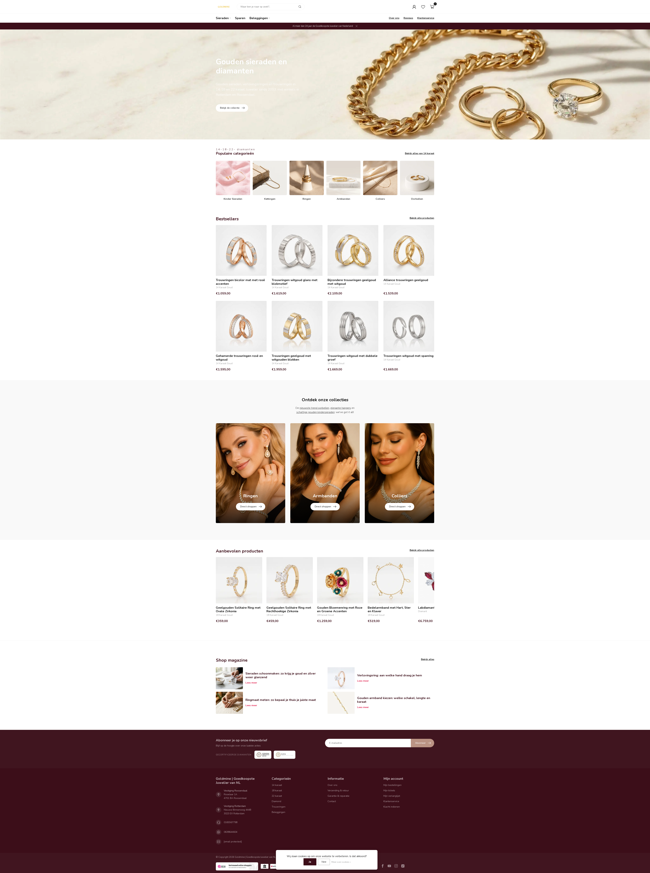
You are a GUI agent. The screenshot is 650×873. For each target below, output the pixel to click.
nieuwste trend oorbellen (314, 408)
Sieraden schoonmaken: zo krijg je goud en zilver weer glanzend (280, 675)
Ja (310, 862)
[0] (432, 6)
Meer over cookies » (341, 861)
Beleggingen (259, 18)
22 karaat (277, 796)
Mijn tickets (389, 790)
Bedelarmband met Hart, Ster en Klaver (389, 609)
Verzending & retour (338, 790)
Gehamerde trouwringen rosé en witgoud (239, 357)
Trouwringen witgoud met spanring (408, 356)
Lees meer (251, 682)
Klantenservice (425, 18)
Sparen (240, 18)
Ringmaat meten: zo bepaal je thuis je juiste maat (280, 700)
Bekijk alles (427, 659)
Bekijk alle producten (422, 218)
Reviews (408, 18)
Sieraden (222, 18)
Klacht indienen (391, 806)
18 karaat (277, 790)
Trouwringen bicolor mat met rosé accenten (240, 282)
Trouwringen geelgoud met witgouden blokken (291, 357)
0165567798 (230, 822)
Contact (332, 801)
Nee (323, 862)
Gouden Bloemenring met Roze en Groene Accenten (339, 609)
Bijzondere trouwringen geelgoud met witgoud (352, 282)
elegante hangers (340, 408)
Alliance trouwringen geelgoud (405, 280)
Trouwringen (278, 806)
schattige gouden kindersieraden (315, 412)
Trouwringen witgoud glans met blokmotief (294, 282)
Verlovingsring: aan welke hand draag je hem (389, 675)
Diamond (276, 801)
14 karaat (277, 785)
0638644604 (230, 832)
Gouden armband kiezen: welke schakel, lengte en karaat (393, 700)
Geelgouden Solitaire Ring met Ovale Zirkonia (238, 609)
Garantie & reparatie (338, 796)
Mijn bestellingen (392, 785)
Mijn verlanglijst (391, 796)
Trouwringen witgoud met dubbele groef (352, 357)
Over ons (394, 18)
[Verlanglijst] (423, 6)
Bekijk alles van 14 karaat (419, 153)
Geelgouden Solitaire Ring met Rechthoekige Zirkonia (288, 609)
